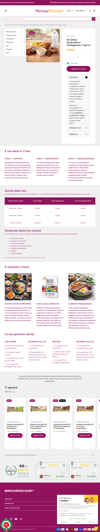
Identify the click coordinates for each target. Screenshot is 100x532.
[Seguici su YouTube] (16, 519)
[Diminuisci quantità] (69, 57)
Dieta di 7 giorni (13, 25)
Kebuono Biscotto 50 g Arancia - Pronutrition (84, 426)
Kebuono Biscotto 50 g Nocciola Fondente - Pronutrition (61, 426)
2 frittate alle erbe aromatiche (20, 246)
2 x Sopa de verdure (17, 243)
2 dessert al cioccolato (18, 241)
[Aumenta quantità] (77, 57)
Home (6, 25)
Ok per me (91, 522)
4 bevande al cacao (16, 238)
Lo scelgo (77, 522)
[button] (96, 528)
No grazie (64, 522)
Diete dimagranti (23, 25)
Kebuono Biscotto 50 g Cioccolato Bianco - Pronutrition (38, 426)
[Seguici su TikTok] (21, 519)
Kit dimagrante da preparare (36, 25)
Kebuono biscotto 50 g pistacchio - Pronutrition (15, 426)
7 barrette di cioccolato (18, 248)
